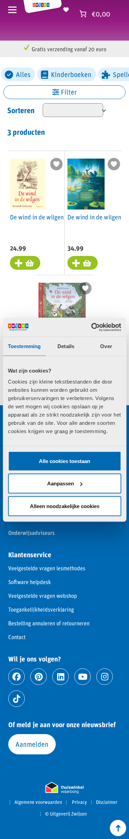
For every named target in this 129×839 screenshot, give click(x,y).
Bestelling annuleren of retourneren (48, 623)
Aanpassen (60, 483)
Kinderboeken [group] (71, 74)
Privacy (79, 802)
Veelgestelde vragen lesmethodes (46, 568)
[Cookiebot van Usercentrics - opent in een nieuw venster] (92, 327)
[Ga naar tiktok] (16, 698)
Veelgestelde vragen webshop (42, 595)
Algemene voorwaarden (38, 802)
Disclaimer (106, 802)
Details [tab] (65, 346)
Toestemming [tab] (24, 346)
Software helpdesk (29, 581)
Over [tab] (106, 346)
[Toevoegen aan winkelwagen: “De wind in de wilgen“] (25, 263)
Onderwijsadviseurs (31, 532)
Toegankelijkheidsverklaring (41, 609)
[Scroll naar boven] (118, 828)
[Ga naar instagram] (104, 676)
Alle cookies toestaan (64, 461)
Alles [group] (23, 74)
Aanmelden (32, 744)
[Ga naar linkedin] (60, 676)
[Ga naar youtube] (82, 676)
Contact (16, 637)
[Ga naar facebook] (16, 676)
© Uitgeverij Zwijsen (66, 814)
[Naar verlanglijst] (66, 8)
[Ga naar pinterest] (38, 676)
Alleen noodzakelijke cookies (64, 506)
